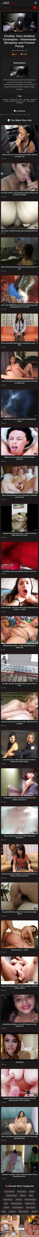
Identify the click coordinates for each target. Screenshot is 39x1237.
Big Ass (32, 1191)
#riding (19, 101)
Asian (3, 1211)
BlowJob (34, 1211)
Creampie (12, 1211)
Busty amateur (30, 1207)
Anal (6, 1203)
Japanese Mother (11, 1195)
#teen (21, 99)
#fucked (13, 101)
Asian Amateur (8, 1199)
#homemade (14, 99)
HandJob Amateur (16, 1203)
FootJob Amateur (17, 1207)
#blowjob (34, 99)
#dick (24, 101)
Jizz (9, 2)
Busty (31, 1195)
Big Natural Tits (30, 1203)
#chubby (27, 99)
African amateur (23, 1211)
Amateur (22, 1195)
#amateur (5, 99)
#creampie (19, 103)
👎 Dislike (23, 54)
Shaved (6, 1207)
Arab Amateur (22, 1191)
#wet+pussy (31, 101)
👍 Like (14, 54)
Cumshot (18, 1199)
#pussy (6, 101)
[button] (35, 3)
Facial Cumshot (9, 1191)
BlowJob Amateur (30, 1199)
